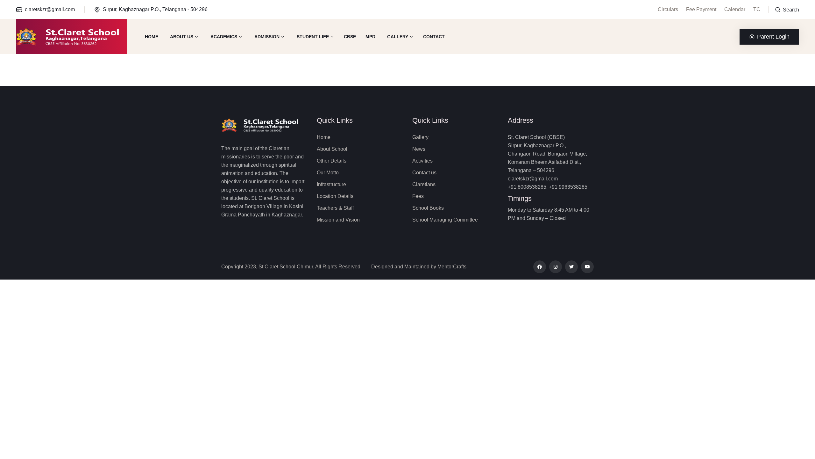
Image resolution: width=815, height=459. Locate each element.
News (418, 149)
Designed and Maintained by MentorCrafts (418, 266)
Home (151, 36)
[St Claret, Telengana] (71, 37)
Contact (434, 36)
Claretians (424, 184)
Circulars (668, 9)
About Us (181, 36)
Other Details (331, 161)
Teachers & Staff (335, 208)
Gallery (397, 36)
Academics (223, 36)
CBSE (350, 36)
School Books (428, 208)
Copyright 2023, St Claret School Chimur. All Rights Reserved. (291, 266)
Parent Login (773, 36)
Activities (422, 161)
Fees (418, 196)
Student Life (313, 36)
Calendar (734, 9)
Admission (267, 36)
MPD (370, 36)
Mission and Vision (338, 219)
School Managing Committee (445, 219)
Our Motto (328, 172)
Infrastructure (331, 184)
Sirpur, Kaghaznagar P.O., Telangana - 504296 (155, 9)
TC (756, 9)
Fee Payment (701, 9)
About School (332, 149)
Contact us (424, 172)
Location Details (335, 196)
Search (790, 9)
